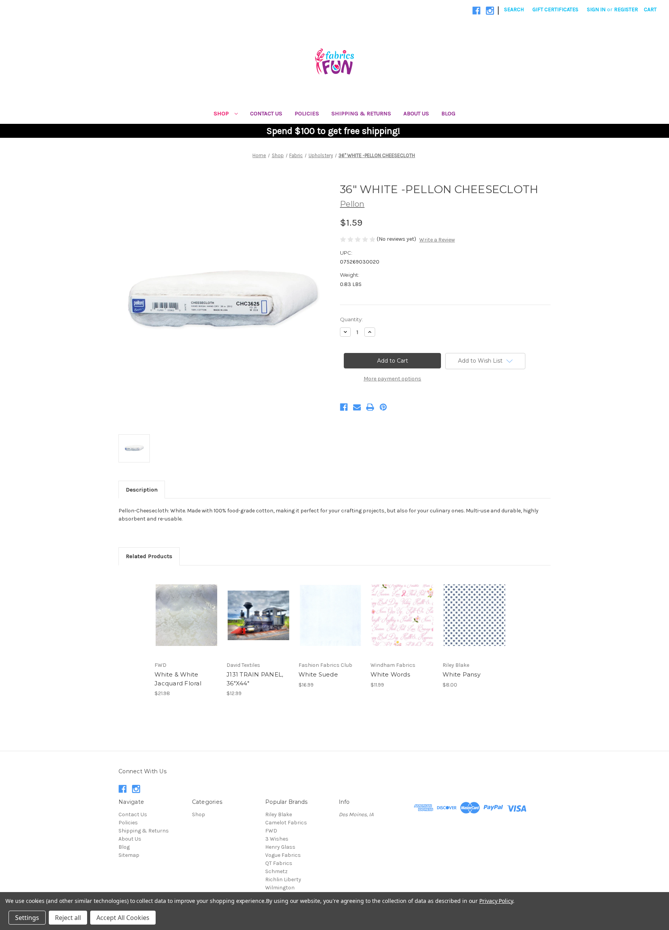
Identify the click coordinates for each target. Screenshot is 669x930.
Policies (307, 113)
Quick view (186, 608)
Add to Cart (186, 622)
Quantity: (351, 319)
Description (142, 489)
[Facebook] (476, 11)
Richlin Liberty (283, 879)
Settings (27, 917)
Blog (448, 113)
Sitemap (128, 855)
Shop (222, 113)
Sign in (596, 9)
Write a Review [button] (437, 239)
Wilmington (280, 887)
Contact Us (266, 113)
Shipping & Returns (361, 113)
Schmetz (276, 871)
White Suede (318, 674)
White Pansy (461, 674)
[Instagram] (490, 11)
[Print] (370, 407)
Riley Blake (278, 814)
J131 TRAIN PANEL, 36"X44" (254, 679)
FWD (271, 830)
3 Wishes (276, 839)
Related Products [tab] (149, 556)
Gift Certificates (555, 9)
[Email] (357, 407)
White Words (390, 674)
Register (626, 9)
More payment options (392, 378)
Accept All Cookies (122, 917)
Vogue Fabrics (283, 855)
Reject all (68, 917)
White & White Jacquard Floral (177, 679)
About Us (416, 113)
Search (514, 9)
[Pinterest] (383, 407)
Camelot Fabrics (286, 822)
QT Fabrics (278, 863)
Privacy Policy (496, 900)
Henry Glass (280, 847)
